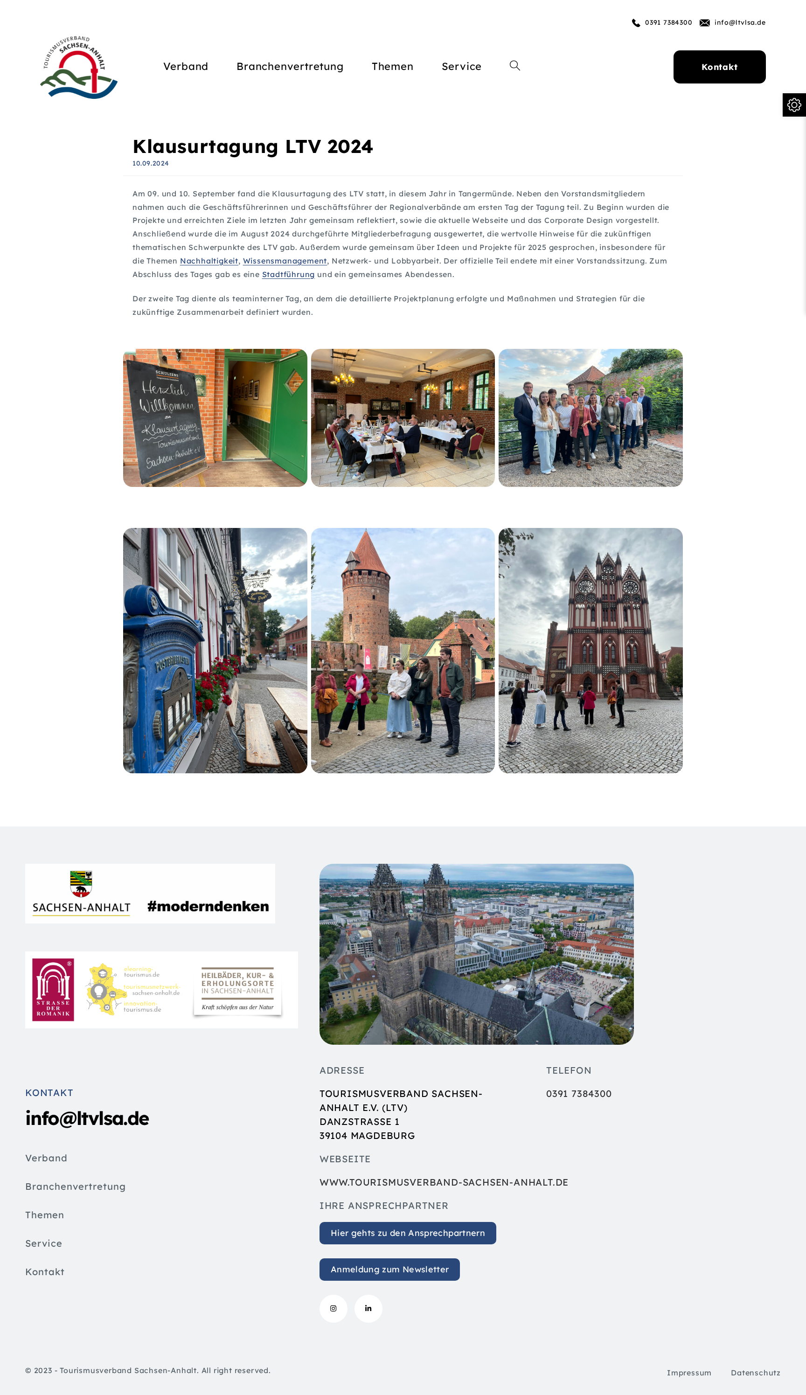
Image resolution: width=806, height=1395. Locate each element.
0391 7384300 (669, 22)
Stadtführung (288, 274)
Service (44, 1244)
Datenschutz (756, 1372)
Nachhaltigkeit (209, 260)
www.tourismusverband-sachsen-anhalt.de (444, 1182)
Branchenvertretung (75, 1187)
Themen (44, 1215)
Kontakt (45, 1272)
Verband (46, 1158)
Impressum (689, 1372)
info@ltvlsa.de (740, 22)
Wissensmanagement (285, 260)
